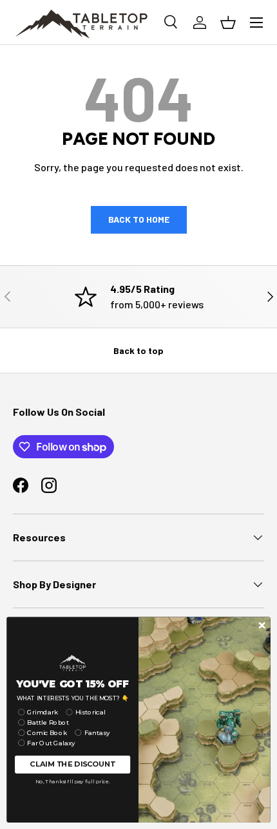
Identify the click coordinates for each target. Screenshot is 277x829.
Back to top (138, 350)
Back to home (138, 219)
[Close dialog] (262, 625)
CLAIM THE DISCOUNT (72, 763)
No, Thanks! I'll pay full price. (72, 781)
